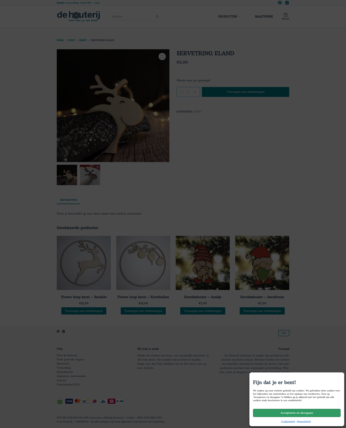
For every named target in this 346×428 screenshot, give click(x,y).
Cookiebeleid (288, 421)
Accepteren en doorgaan (297, 412)
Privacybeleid (304, 421)
